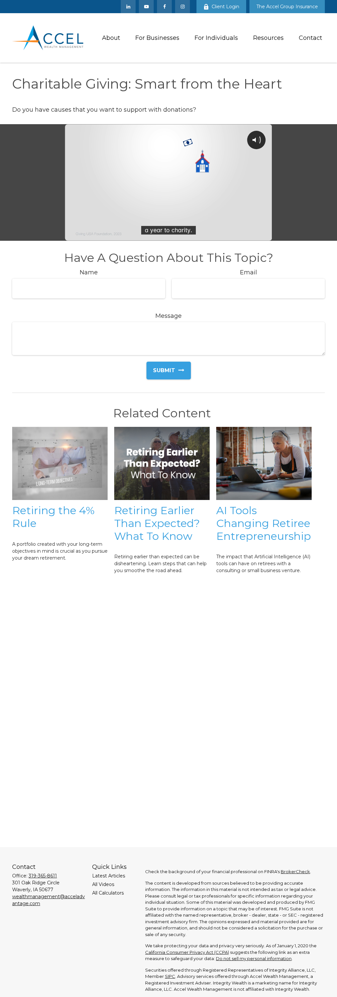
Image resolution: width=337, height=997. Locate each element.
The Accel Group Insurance (287, 7)
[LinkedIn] (128, 6)
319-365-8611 (43, 876)
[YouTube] (146, 6)
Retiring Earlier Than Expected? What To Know (157, 523)
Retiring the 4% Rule (53, 517)
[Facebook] (164, 6)
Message (168, 315)
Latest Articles (108, 876)
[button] (111, 38)
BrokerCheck (295, 871)
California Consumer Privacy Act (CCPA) (187, 952)
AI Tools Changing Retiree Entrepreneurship (263, 523)
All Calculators (108, 893)
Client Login (225, 7)
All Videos (103, 884)
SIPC (170, 976)
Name (89, 272)
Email (248, 272)
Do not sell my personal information (254, 958)
